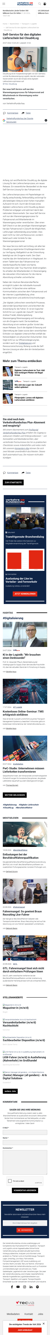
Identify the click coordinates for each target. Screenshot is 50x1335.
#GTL (15, 964)
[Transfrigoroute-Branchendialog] (25, 518)
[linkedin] (31, 1287)
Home (5, 24)
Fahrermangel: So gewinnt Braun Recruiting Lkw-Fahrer (22, 913)
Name (5, 1138)
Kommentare (12, 113)
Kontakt (29, 1314)
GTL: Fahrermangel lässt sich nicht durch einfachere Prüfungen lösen (23, 970)
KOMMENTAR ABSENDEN (25, 1190)
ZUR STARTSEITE (13, 482)
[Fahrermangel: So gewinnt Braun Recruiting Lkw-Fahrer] (25, 891)
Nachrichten (14, 24)
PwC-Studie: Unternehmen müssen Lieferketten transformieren (23, 770)
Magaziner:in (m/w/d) (16, 1007)
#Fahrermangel (19, 907)
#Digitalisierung (13, 618)
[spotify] (37, 1287)
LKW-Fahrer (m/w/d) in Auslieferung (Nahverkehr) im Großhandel (24, 1059)
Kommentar (7, 1148)
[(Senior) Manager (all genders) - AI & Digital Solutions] (23, 1072)
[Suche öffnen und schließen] (39, 4)
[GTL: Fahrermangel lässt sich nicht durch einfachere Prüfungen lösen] (25, 948)
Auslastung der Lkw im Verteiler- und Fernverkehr (21, 580)
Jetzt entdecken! (25, 1330)
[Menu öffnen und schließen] (4, 3)
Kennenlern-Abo (22, 448)
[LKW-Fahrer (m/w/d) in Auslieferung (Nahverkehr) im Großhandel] (25, 1053)
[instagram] (24, 1287)
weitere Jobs (10, 1091)
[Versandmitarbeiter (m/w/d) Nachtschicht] (19, 1019)
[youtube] (18, 1287)
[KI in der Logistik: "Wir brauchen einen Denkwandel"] (25, 634)
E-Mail (5, 1128)
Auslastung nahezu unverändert (18, 586)
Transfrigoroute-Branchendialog (25, 536)
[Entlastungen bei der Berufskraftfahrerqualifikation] (25, 834)
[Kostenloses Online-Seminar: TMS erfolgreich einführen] (25, 691)
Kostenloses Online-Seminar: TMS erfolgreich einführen (23, 713)
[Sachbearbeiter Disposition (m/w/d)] (17, 1037)
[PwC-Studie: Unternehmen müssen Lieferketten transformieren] (25, 748)
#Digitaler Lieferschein (29, 805)
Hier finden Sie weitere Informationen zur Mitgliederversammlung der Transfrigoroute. (22, 542)
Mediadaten (13, 1314)
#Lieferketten (18, 764)
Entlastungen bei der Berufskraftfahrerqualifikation (20, 856)
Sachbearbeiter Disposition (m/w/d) (24, 1040)
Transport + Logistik (29, 24)
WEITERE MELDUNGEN (15, 795)
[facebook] (12, 1287)
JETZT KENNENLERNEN (25, 594)
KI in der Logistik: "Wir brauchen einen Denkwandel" (22, 656)
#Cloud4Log (8, 807)
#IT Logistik (17, 707)
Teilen (28, 113)
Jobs (40, 1314)
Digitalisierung (25, 343)
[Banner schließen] (43, 1323)
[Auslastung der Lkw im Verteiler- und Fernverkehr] (25, 560)
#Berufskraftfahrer (24, 807)
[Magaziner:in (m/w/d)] (12, 1005)
